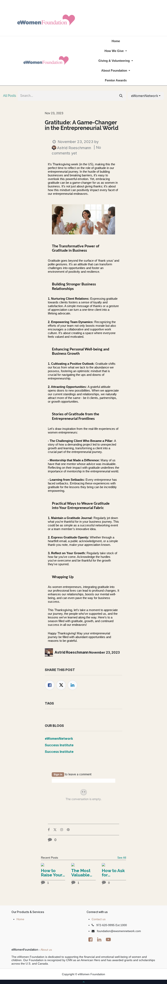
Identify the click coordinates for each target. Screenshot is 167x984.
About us (46, 949)
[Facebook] (50, 685)
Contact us (98, 919)
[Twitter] (61, 685)
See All (121, 857)
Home (20, 919)
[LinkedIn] (72, 685)
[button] (146, 96)
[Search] (121, 96)
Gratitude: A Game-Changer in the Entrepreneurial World (82, 125)
